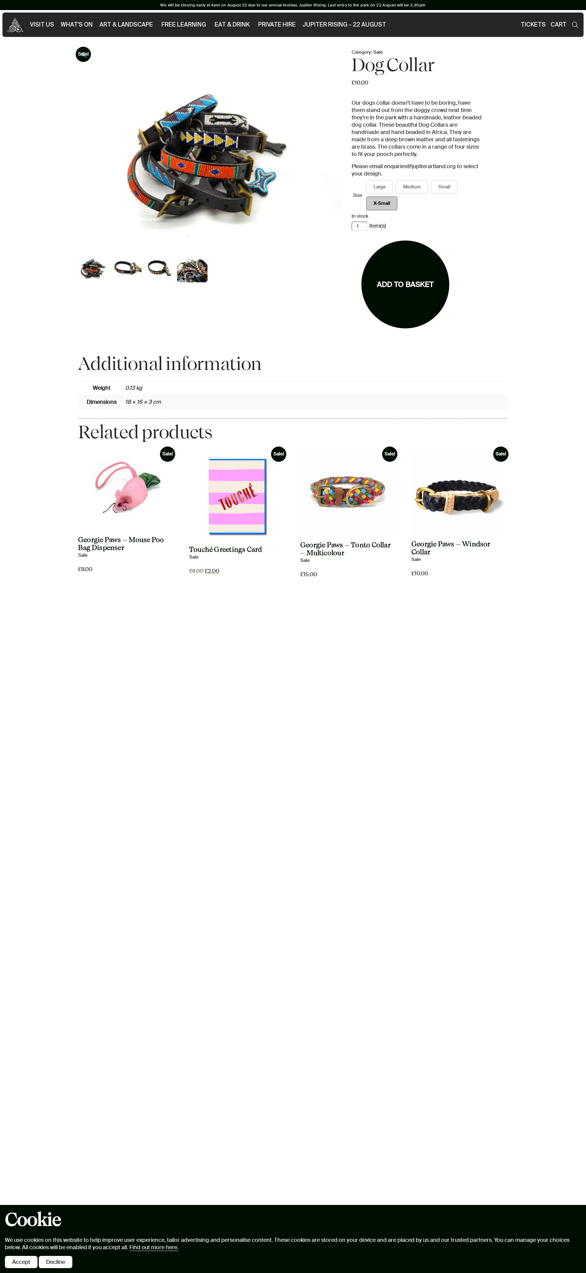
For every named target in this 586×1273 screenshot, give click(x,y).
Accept (21, 1262)
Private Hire (277, 25)
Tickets (533, 25)
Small (444, 187)
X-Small (382, 203)
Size (357, 195)
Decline (55, 1262)
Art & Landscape (126, 25)
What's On (77, 25)
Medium (412, 187)
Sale (378, 52)
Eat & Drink (232, 25)
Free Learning (183, 25)
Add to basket (405, 284)
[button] (84, 55)
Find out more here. (154, 1247)
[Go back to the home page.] (15, 24)
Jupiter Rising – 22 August (344, 25)
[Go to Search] (575, 24)
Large (380, 187)
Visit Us (42, 25)
